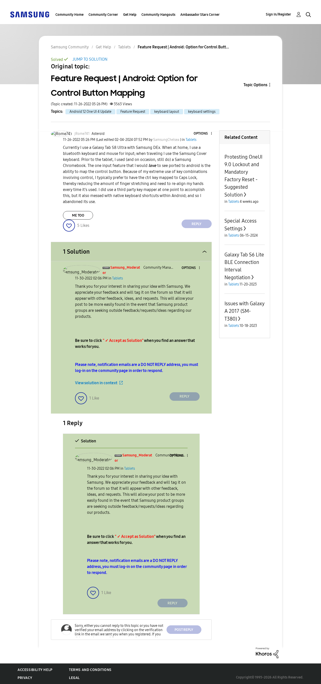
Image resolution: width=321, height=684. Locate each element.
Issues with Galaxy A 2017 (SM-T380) (244, 311)
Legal (74, 678)
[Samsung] (29, 14)
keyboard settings (201, 112)
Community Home (69, 15)
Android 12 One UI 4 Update (90, 112)
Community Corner (103, 15)
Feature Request (132, 112)
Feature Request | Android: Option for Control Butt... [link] (183, 47)
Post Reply (184, 630)
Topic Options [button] (255, 84)
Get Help (129, 15)
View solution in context (96, 382)
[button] (203, 133)
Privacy (25, 678)
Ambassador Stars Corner (200, 15)
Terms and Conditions (90, 670)
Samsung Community (70, 47)
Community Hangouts (158, 15)
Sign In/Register (278, 14)
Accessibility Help (35, 670)
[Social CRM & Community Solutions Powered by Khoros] (267, 652)
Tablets (124, 47)
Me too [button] (78, 215)
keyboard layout (166, 112)
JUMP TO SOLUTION (89, 59)
